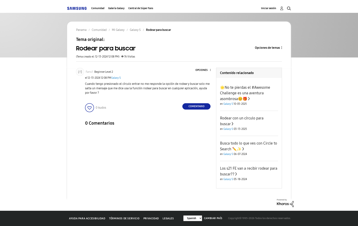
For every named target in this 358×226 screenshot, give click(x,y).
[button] (204, 70)
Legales (168, 218)
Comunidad (97, 8)
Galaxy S (116, 77)
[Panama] (77, 8)
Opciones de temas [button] (267, 47)
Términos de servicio (124, 218)
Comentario (197, 106)
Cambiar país (213, 218)
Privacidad (151, 218)
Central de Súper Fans (140, 8)
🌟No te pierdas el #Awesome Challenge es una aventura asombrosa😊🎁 (245, 93)
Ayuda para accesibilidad (87, 218)
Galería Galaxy (116, 8)
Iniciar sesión (268, 8)
